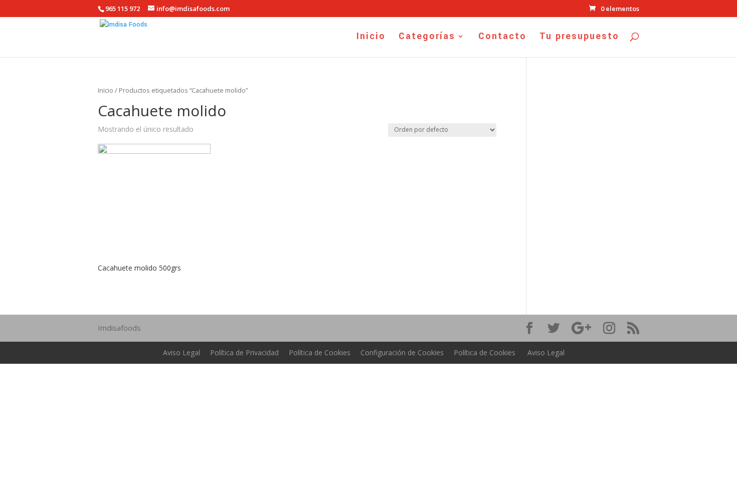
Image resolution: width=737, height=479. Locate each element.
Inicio (371, 38)
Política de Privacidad (244, 352)
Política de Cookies (319, 352)
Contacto (502, 38)
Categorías (427, 38)
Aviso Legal (181, 352)
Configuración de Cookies (402, 352)
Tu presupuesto (579, 38)
